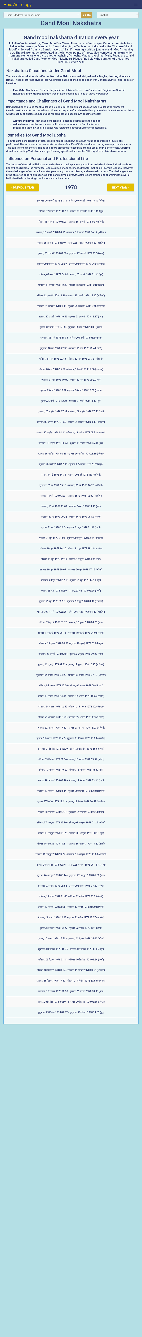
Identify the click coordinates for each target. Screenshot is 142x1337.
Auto (88, 15)
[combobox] (42, 15)
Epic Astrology (17, 4)
